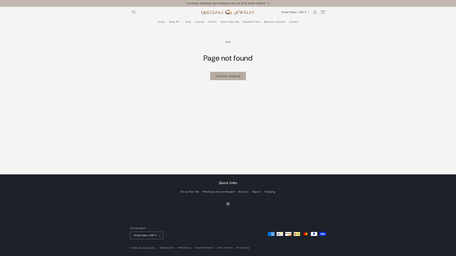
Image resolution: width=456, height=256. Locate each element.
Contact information (204, 247)
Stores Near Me (190, 191)
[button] (134, 12)
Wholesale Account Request (218, 191)
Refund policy (184, 247)
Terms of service (225, 247)
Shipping (270, 191)
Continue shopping (228, 76)
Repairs (256, 191)
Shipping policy (167, 247)
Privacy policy (243, 247)
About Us (243, 191)
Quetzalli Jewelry (147, 247)
